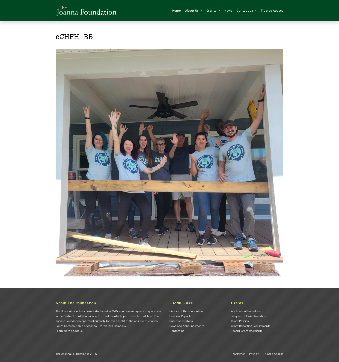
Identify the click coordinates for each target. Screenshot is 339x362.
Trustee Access (272, 11)
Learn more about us (69, 331)
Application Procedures (246, 311)
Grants (211, 11)
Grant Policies (240, 321)
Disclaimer (238, 354)
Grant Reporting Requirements (250, 326)
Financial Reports (181, 316)
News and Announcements (187, 326)
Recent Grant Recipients (247, 331)
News (228, 11)
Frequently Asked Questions (249, 316)
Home (176, 11)
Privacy (254, 354)
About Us (192, 11)
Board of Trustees (181, 321)
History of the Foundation (186, 311)
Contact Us (245, 11)
